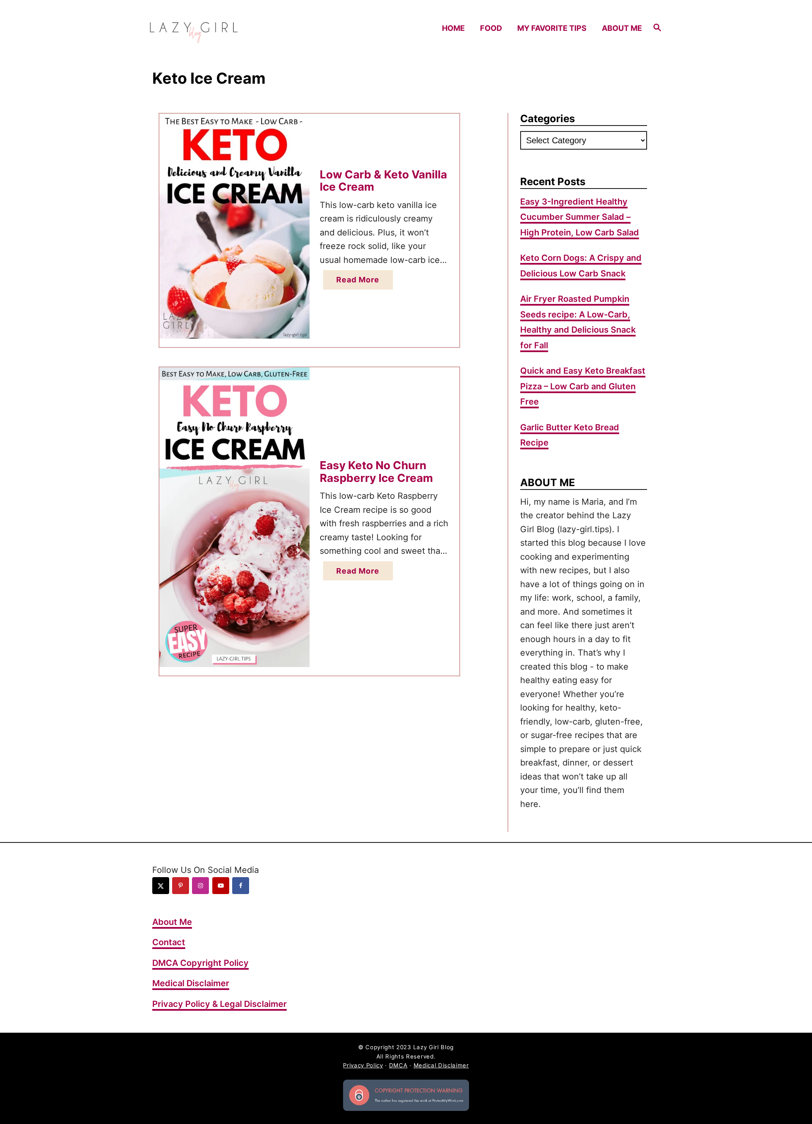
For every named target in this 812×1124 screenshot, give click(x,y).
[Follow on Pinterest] (180, 885)
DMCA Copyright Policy (200, 963)
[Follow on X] (160, 885)
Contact (168, 942)
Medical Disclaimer (190, 983)
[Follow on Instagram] (200, 885)
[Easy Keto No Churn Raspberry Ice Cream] (234, 517)
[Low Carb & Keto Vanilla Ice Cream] (234, 226)
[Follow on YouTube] (220, 885)
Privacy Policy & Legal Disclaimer (219, 1004)
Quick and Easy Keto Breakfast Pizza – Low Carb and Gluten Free (582, 386)
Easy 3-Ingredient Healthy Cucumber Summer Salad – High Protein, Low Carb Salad (579, 217)
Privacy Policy (363, 1065)
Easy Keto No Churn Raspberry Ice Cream (376, 471)
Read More (361, 282)
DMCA (398, 1065)
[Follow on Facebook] (240, 885)
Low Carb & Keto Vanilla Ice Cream (383, 181)
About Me (172, 922)
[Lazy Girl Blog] (211, 28)
